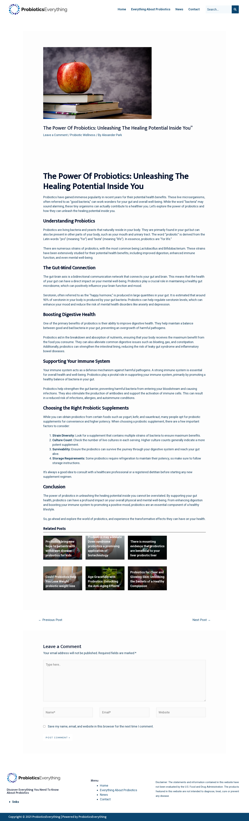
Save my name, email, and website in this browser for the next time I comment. (100, 726)
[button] (36, 802)
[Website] (181, 713)
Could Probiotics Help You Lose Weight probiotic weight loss (61, 581)
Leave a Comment (55, 135)
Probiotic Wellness (82, 135)
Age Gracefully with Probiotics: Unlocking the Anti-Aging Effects (103, 581)
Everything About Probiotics (150, 9)
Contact (194, 9)
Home (122, 9)
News (179, 9)
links (15, 802)
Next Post (201, 620)
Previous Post (50, 620)
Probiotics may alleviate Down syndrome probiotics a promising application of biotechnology (105, 546)
